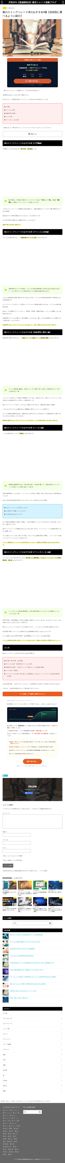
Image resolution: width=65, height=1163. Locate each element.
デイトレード (7, 1039)
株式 (16, 1141)
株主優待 (10, 1141)
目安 (5, 1149)
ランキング (13, 1123)
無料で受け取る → (32, 761)
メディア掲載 (7, 1044)
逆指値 (11, 1151)
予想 (19, 1126)
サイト (4, 848)
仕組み (6, 1128)
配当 (5, 1154)
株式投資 (6, 1144)
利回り (6, 1131)
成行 (10, 1136)
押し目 (10, 1138)
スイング (6, 1110)
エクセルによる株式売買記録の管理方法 (22, 955)
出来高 (16, 1128)
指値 (4, 1065)
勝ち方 (11, 1131)
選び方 (17, 1151)
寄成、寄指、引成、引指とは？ (19, 998)
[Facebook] (29, 793)
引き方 (15, 1133)
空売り (5, 1085)
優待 (4, 1054)
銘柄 (4, 1091)
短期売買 (11, 1149)
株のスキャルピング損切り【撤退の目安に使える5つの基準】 (28, 984)
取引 (17, 1131)
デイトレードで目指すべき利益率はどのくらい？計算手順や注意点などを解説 (33, 976)
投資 (5, 1138)
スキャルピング (7, 1018)
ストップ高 (6, 1028)
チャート (5, 1034)
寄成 (10, 1133)
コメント (6, 813)
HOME (3, 1101)
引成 (5, 1136)
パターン (6, 1123)
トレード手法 (7, 1120)
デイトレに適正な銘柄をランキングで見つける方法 (25, 941)
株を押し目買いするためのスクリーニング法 (23, 991)
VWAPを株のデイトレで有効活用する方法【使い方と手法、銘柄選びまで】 (32, 962)
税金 (17, 1149)
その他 (4, 8)
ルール (6, 1126)
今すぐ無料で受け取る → (32, 81)
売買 (5, 1133)
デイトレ (13, 1115)
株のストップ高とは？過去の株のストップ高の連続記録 (26, 934)
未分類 (5, 1070)
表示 (35, 134)
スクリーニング (7, 1023)
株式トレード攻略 (10, 1101)
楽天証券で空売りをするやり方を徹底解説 (22, 948)
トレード (15, 1118)
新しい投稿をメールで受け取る (13, 860)
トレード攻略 (16, 1120)
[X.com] (37, 793)
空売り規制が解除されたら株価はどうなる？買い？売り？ (27, 969)
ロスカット (6, 1049)
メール (5, 839)
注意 (15, 1146)
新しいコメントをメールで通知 (13, 856)
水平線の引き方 (8, 1146)
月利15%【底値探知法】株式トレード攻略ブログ (32, 2)
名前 (5, 831)
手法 (4, 1060)
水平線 (5, 1080)
